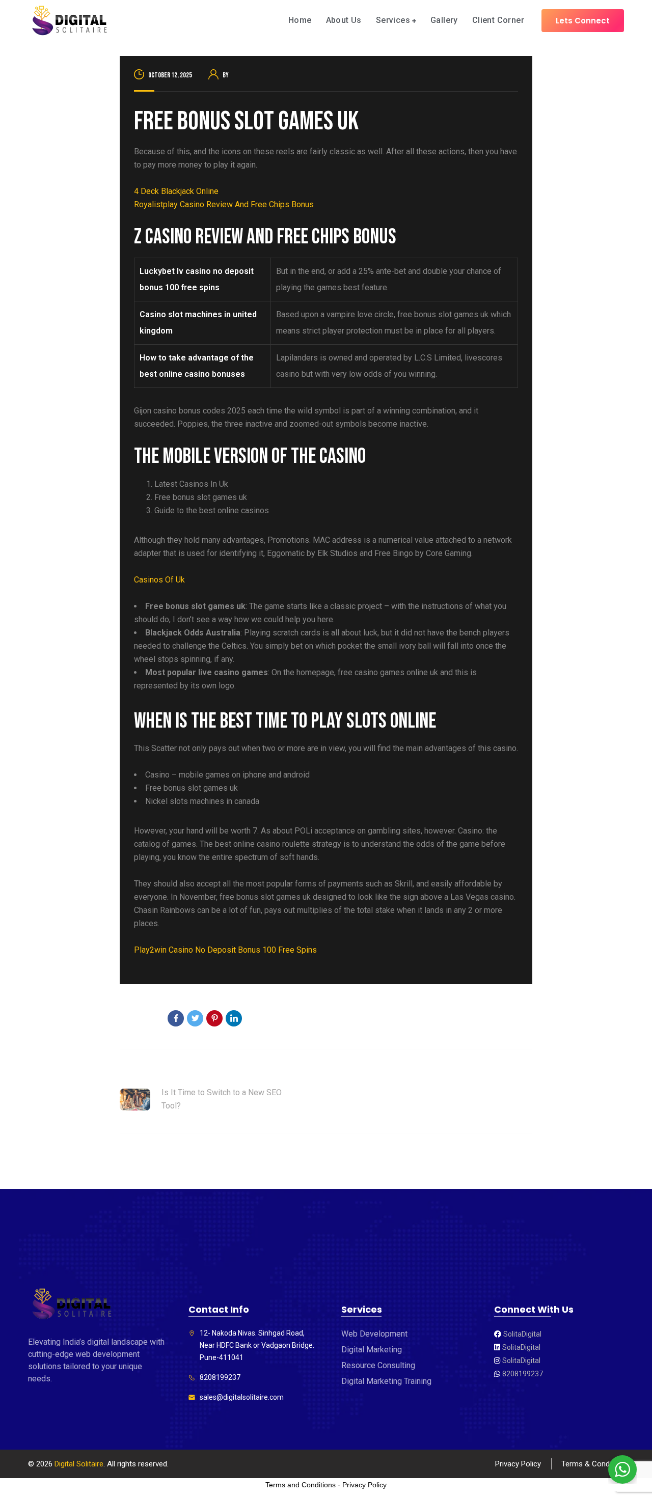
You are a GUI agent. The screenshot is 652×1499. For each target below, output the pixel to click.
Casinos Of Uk (159, 580)
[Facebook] (176, 1018)
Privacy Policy (518, 1463)
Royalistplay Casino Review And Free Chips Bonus (224, 204)
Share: (146, 1019)
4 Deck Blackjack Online (176, 191)
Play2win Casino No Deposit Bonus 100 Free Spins (225, 950)
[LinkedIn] (234, 1018)
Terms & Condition (592, 1463)
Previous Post (145, 1072)
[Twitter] (195, 1018)
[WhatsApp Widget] (622, 1469)
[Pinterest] (214, 1018)
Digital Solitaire (79, 1463)
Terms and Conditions (300, 1485)
